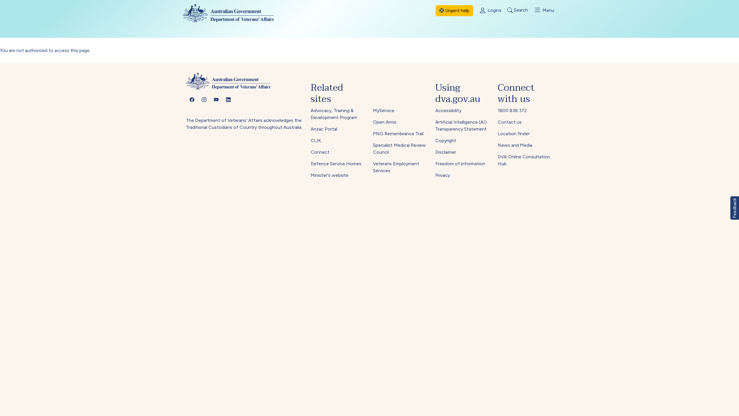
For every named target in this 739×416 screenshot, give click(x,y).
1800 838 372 (512, 110)
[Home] (232, 13)
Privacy (442, 175)
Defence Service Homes (336, 163)
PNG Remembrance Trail (398, 133)
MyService (383, 110)
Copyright (445, 140)
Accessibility (448, 110)
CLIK (316, 140)
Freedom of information (460, 163)
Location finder (514, 133)
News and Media (515, 145)
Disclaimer (445, 152)
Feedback (734, 208)
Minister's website (329, 175)
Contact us (510, 122)
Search (520, 10)
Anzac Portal (324, 129)
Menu (547, 10)
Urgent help (456, 10)
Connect (320, 152)
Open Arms (384, 122)
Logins (493, 10)
